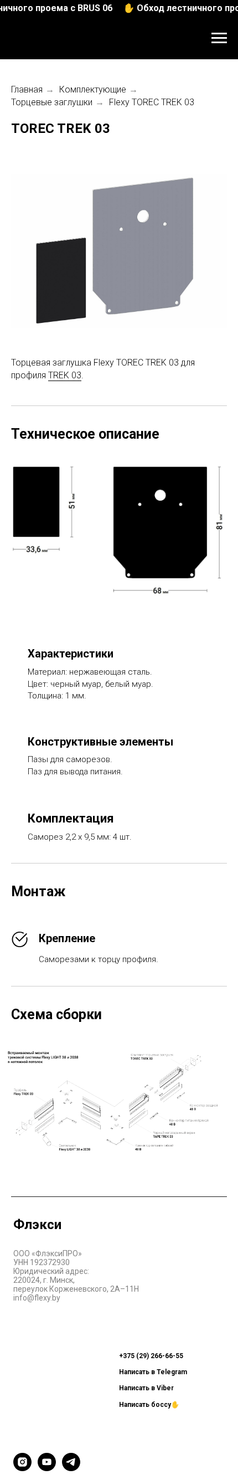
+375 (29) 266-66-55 (151, 1356)
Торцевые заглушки (51, 102)
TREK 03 (64, 375)
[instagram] (22, 1468)
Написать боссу (145, 1405)
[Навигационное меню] (219, 38)
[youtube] (47, 1468)
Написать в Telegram (153, 1372)
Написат (132, 1388)
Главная (27, 89)
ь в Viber (160, 1388)
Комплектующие (92, 89)
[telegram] (71, 1468)
